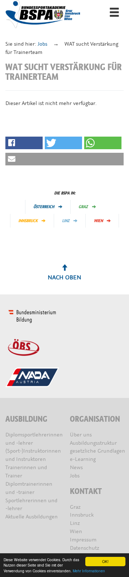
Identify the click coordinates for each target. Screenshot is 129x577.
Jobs (42, 44)
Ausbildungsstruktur (93, 443)
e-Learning (83, 459)
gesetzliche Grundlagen (97, 451)
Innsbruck (28, 221)
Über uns (81, 434)
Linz (66, 221)
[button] (24, 143)
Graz (83, 207)
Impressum (83, 539)
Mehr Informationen (89, 570)
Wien (98, 221)
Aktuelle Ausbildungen (31, 516)
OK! (105, 561)
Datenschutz (84, 548)
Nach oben (64, 277)
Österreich (43, 207)
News (76, 467)
